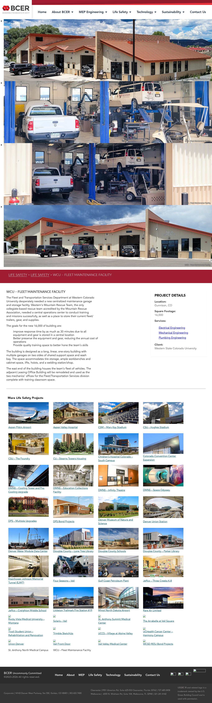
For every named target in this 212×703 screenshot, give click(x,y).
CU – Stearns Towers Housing (69, 459)
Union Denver (16, 644)
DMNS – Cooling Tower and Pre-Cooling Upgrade (26, 490)
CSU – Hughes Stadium (156, 427)
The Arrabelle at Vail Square (158, 621)
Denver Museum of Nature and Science (115, 521)
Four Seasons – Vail (64, 581)
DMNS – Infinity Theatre (111, 490)
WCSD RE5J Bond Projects (158, 644)
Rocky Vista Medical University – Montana (26, 621)
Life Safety (120, 12)
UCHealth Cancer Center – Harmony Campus (158, 633)
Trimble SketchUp (63, 633)
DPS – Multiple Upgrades (22, 521)
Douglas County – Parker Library (161, 551)
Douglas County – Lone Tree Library (73, 551)
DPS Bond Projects (63, 521)
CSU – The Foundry (19, 459)
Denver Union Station (155, 522)
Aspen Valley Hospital (65, 427)
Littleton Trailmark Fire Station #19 (72, 610)
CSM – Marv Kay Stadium (112, 427)
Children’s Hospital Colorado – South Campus (115, 458)
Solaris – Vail (60, 621)
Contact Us (198, 12)
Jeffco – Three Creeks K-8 (157, 581)
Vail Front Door (61, 644)
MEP (82, 675)
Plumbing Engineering (172, 338)
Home (42, 12)
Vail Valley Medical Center (112, 644)
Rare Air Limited (152, 610)
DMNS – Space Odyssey (156, 490)
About (71, 675)
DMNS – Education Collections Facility (70, 490)
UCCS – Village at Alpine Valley (115, 633)
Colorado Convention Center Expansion (159, 458)
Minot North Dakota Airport (114, 610)
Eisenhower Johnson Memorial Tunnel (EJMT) (25, 581)
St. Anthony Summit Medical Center (114, 621)
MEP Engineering (91, 12)
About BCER (61, 12)
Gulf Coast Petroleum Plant (113, 581)
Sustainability (171, 12)
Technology (145, 12)
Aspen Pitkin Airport (19, 427)
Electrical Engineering (172, 328)
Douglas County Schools (112, 551)
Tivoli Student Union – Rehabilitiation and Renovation (25, 633)
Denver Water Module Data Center (28, 551)
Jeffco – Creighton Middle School (27, 610)
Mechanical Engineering (173, 333)
